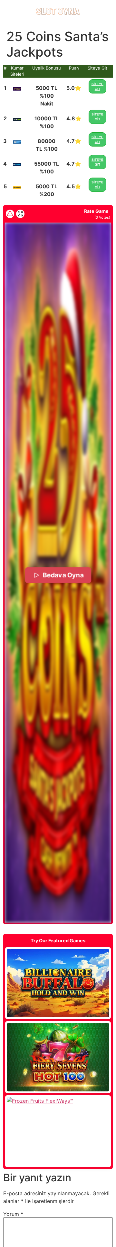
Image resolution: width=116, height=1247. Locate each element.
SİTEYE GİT (97, 86)
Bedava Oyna (63, 574)
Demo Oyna (58, 983)
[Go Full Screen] (20, 214)
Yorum (13, 1214)
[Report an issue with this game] (10, 214)
